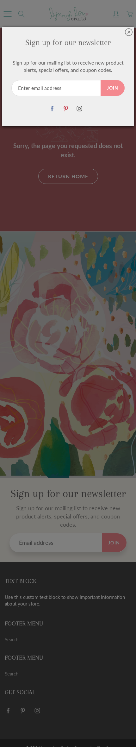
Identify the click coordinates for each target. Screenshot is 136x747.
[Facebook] (52, 108)
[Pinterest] (65, 108)
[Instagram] (79, 108)
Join (112, 88)
